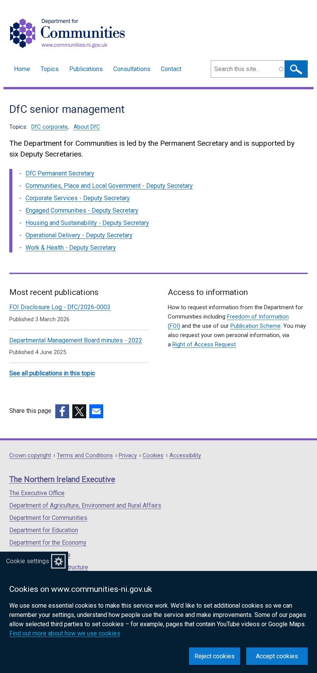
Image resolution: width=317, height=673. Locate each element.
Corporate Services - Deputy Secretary (78, 198)
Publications (86, 69)
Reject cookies (214, 656)
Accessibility (185, 455)
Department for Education (43, 530)
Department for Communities (48, 517)
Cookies (153, 455)
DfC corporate (49, 126)
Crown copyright (30, 455)
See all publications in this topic (52, 373)
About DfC (86, 126)
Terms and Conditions (85, 455)
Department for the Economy (48, 542)
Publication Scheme (255, 325)
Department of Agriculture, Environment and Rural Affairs (85, 505)
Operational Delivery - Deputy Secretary (79, 235)
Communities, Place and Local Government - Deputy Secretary (109, 185)
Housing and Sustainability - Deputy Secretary (87, 223)
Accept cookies (277, 656)
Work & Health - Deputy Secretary (71, 247)
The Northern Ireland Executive (62, 479)
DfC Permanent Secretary (60, 173)
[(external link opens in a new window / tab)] (62, 411)
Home (22, 69)
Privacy (128, 455)
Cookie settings (27, 561)
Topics (50, 69)
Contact (171, 69)
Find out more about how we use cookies (64, 633)
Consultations (131, 69)
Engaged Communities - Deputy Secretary (82, 210)
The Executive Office (37, 493)
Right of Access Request (204, 344)
